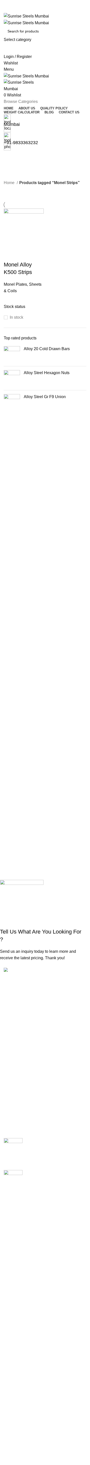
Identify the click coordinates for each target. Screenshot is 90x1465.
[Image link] (26, 971)
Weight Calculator (20, 1388)
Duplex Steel (15, 1260)
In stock (16, 317)
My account (14, 1423)
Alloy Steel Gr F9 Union (45, 397)
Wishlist (11, 1432)
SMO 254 (12, 1316)
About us (12, 1369)
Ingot (8, 1288)
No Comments (69, 1160)
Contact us (13, 1407)
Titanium (11, 1344)
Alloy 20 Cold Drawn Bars (47, 349)
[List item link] (45, 1036)
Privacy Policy (16, 1451)
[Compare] (10, 254)
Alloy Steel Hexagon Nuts (47, 373)
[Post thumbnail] (13, 1150)
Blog (8, 1397)
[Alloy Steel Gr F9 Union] (12, 402)
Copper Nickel (16, 1250)
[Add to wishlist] (37, 254)
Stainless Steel (17, 1325)
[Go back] (10, 157)
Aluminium (13, 1232)
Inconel (10, 1278)
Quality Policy (16, 1379)
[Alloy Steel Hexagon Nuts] (12, 378)
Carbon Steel (15, 1241)
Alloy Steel (13, 1223)
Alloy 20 (11, 1213)
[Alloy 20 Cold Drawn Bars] (12, 354)
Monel (9, 1297)
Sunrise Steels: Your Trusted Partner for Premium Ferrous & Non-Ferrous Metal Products (53, 1146)
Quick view (23, 254)
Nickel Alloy (14, 1306)
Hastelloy (12, 1269)
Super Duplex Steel (21, 1335)
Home (10, 183)
